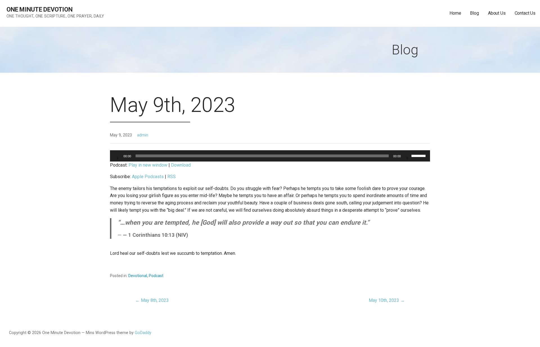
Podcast (156, 275)
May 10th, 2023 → (387, 300)
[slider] (419, 155)
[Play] (117, 156)
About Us (497, 13)
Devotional (137, 275)
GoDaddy (143, 332)
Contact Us (525, 13)
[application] (270, 156)
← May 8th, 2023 (152, 300)
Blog (474, 13)
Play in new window (148, 165)
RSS (171, 176)
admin (142, 135)
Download (181, 165)
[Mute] (407, 156)
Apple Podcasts (148, 176)
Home (455, 13)
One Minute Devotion (39, 9)
